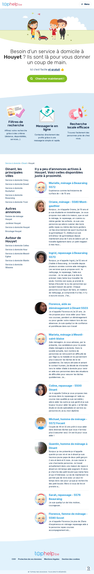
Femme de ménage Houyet (14, 217)
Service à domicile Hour (16, 249)
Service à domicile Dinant (17, 184)
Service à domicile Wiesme (14, 266)
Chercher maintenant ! (49, 78)
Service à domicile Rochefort (14, 189)
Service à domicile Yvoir (16, 202)
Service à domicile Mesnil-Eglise (17, 255)
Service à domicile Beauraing (14, 196)
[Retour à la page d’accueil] (12, 4)
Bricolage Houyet (13, 231)
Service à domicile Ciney (16, 180)
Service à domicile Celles (17, 245)
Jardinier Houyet (13, 223)
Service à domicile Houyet (17, 227)
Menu (86, 4)
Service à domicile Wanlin (17, 260)
